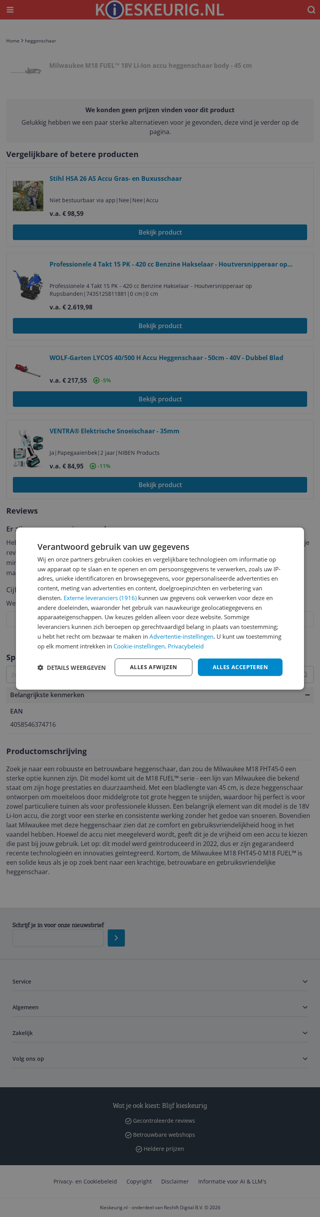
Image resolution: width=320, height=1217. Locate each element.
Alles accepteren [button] (240, 667)
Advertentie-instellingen (181, 636)
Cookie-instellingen (139, 646)
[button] (71, 667)
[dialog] (160, 608)
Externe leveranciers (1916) (100, 598)
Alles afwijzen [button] (153, 667)
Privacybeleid (186, 646)
